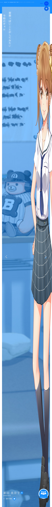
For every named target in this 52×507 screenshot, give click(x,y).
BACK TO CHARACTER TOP (11, 2)
